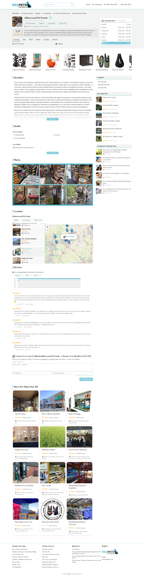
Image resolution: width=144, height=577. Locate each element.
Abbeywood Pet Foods (79, 13)
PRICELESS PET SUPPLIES (112, 130)
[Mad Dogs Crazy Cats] (25, 509)
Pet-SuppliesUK (16, 567)
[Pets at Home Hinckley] (52, 401)
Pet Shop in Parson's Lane (61, 13)
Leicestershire (47, 13)
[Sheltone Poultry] (52, 436)
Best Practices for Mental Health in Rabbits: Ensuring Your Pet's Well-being (115, 152)
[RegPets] (22, 4)
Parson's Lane (63, 23)
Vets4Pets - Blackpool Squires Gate (22, 559)
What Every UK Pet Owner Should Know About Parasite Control (116, 167)
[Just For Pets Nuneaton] (79, 436)
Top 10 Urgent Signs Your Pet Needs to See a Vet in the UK (86, 557)
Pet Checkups (97, 4)
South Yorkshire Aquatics (110, 107)
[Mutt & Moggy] (79, 401)
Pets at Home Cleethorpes (111, 114)
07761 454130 (19, 44)
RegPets (16, 13)
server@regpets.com (107, 559)
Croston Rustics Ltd (17, 554)
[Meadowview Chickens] (25, 472)
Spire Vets (45, 557)
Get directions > (43, 223)
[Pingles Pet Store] (25, 436)
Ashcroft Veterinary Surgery (111, 122)
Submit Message (86, 379)
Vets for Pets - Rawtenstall (49, 559)
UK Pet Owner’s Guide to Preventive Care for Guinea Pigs (86, 561)
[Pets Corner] (52, 472)
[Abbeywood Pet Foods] (18, 22)
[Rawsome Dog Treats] (52, 509)
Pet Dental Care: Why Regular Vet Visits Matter (116, 175)
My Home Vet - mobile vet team (113, 138)
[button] (65, 240)
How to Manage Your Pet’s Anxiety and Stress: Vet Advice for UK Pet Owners (117, 191)
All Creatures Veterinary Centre (51, 554)
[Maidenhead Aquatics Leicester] (79, 509)
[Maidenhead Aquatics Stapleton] (79, 472)
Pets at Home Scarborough (19, 549)
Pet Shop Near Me (110, 4)
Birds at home (16, 562)
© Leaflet (73, 262)
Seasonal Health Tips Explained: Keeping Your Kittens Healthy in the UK (86, 552)
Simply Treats (16, 564)
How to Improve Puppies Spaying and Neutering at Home (117, 183)
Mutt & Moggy (70, 236)
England (37, 13)
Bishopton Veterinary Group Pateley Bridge (24, 552)
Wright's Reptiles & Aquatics (50, 564)
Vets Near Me (125, 4)
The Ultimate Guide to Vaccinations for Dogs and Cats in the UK (116, 159)
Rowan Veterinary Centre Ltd (50, 567)
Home (88, 4)
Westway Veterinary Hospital (20, 557)
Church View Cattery (110, 99)
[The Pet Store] (25, 401)
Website (60, 44)
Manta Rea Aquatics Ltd (48, 562)
